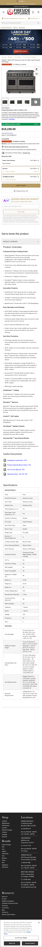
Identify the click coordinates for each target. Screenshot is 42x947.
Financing (5, 905)
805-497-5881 (27, 862)
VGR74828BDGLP (12, 135)
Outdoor (4, 832)
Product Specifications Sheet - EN (19, 465)
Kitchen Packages (7, 830)
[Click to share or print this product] (36, 69)
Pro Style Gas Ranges (29, 57)
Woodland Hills (27, 821)
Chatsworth (25, 838)
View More (5, 867)
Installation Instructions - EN (17, 460)
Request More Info (22, 191)
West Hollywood (27, 872)
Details (36, 124)
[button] (21, 1)
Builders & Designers (8, 901)
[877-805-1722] (33, 12)
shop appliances (21, 51)
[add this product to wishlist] (36, 74)
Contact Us (5, 912)
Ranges (10, 57)
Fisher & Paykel (6, 845)
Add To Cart (21, 185)
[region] (21, 933)
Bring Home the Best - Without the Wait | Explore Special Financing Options (21, 3)
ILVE (3, 847)
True (3, 849)
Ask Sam (21, 212)
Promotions (5, 908)
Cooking (4, 57)
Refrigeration (6, 823)
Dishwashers (5, 825)
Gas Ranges (17, 57)
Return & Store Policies (8, 914)
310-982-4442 (27, 879)
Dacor (3, 860)
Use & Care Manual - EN (16, 469)
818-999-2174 (27, 829)
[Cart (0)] (38, 12)
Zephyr (4, 851)
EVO (3, 862)
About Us (4, 896)
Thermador (5, 853)
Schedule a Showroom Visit (10, 903)
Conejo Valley (26, 855)
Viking (11, 133)
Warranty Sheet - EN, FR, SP (17, 474)
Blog (3, 910)
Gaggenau (5, 865)
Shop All (4, 837)
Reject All (12, 943)
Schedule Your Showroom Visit (21, 6)
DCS (3, 856)
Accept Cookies (30, 943)
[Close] (39, 923)
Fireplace (4, 834)
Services (4, 899)
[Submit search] (38, 23)
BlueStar (4, 858)
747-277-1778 (27, 845)
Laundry (4, 828)
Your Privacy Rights (21, 938)
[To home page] (18, 12)
